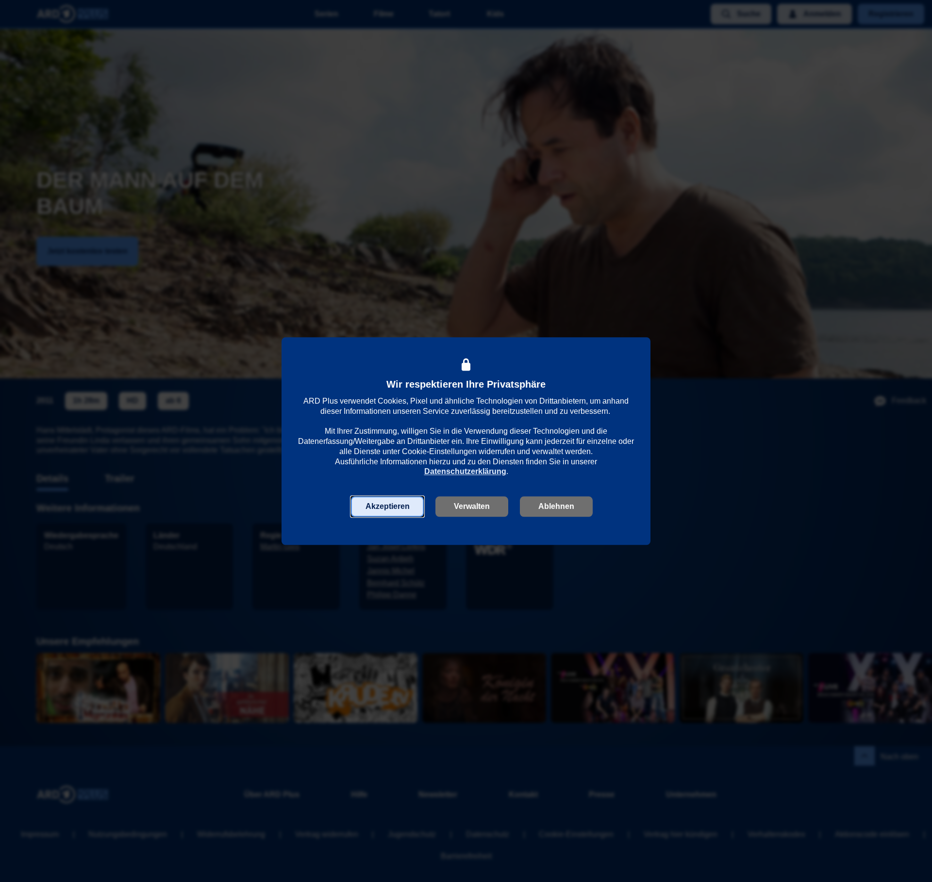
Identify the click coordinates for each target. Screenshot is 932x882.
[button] (387, 506)
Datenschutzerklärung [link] (465, 472)
